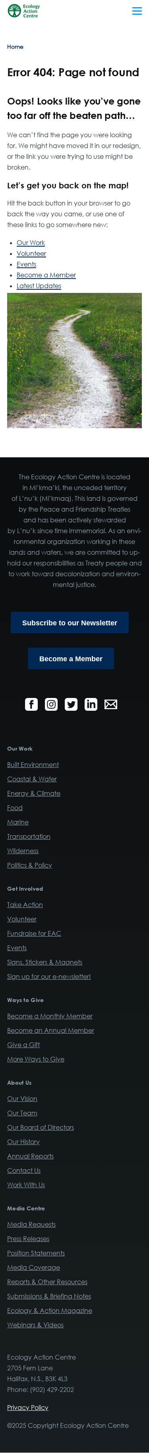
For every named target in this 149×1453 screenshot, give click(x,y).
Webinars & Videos (35, 1325)
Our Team (22, 1113)
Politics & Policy (29, 865)
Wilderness (23, 851)
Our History (23, 1142)
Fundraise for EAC (34, 933)
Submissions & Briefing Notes (49, 1296)
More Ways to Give (35, 1059)
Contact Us (24, 1170)
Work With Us (26, 1185)
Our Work (31, 243)
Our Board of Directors (40, 1127)
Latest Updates (39, 286)
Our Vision (22, 1099)
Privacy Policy (27, 1407)
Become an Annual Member (50, 1030)
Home (15, 46)
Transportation (28, 836)
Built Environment (33, 765)
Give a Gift (23, 1045)
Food (15, 808)
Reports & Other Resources (47, 1282)
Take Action (25, 905)
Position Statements (36, 1253)
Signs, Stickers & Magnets (44, 962)
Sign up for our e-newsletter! (49, 977)
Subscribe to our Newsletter (69, 623)
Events (26, 264)
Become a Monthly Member (50, 1016)
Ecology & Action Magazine (49, 1311)
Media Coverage (33, 1267)
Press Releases (28, 1239)
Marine (18, 822)
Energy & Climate (33, 793)
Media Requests (31, 1224)
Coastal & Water (32, 779)
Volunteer (31, 253)
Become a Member (46, 275)
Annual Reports (30, 1156)
